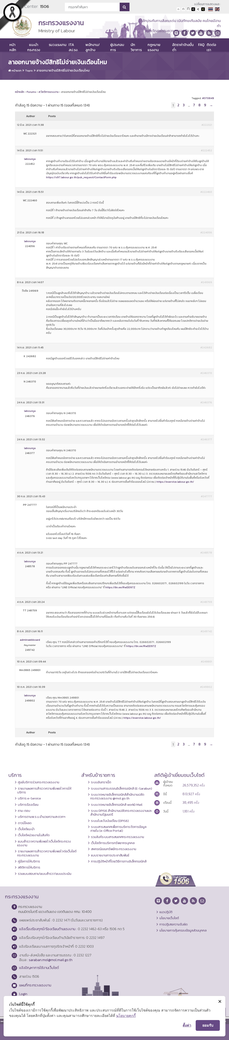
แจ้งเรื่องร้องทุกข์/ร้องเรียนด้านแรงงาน (47, 928)
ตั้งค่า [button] (187, 1025)
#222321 (206, 125)
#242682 (206, 347)
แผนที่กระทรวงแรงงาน (35, 985)
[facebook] (184, 33)
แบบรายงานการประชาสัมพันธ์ (110, 855)
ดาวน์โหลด (25, 823)
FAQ (201, 44)
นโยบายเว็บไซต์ (169, 918)
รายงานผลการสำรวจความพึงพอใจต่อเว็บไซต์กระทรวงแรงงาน (46, 853)
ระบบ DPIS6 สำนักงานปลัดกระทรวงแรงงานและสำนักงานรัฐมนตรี (121, 812)
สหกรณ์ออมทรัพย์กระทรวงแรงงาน (113, 849)
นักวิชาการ (136, 47)
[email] (217, 33)
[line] (176, 33)
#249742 (206, 631)
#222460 (206, 192)
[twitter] (193, 33)
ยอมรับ (207, 1025)
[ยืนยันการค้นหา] (124, 7)
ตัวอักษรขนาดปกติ (178, 9)
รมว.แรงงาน (57, 44)
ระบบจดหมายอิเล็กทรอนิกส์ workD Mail (116, 804)
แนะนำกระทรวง (33, 47)
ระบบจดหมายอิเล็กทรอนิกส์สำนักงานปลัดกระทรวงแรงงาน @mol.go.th (117, 796)
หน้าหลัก (12, 47)
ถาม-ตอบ (24, 810)
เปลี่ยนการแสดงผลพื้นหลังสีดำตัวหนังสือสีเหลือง (203, 9)
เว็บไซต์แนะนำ (26, 829)
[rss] (209, 33)
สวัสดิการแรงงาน (48, 92)
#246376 (206, 402)
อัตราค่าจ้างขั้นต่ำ (183, 47)
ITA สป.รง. (73, 47)
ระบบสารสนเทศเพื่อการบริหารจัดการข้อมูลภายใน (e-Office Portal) (118, 828)
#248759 (206, 602)
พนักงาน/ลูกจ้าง (92, 47)
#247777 (206, 496)
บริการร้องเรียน (28, 804)
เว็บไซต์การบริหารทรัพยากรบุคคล (113, 842)
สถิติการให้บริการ (29, 867)
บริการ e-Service (29, 798)
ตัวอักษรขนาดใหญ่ (188, 9)
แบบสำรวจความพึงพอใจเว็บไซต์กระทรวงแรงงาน (44, 843)
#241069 (206, 282)
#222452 (206, 150)
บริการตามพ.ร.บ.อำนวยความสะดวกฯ (41, 816)
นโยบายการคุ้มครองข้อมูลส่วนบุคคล (183, 930)
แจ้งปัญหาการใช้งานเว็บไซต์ (39, 967)
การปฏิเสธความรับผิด (173, 924)
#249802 (206, 687)
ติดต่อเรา (211, 47)
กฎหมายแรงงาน (154, 47)
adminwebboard (30, 640)
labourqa (30, 159)
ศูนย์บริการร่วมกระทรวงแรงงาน (38, 782)
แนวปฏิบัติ (165, 912)
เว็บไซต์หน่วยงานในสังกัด (34, 835)
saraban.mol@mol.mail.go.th (50, 959)
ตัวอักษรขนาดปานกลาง (183, 9)
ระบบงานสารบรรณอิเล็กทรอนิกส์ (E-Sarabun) (121, 788)
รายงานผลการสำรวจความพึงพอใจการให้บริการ (44, 790)
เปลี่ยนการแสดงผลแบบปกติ (198, 9)
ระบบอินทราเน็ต (101, 782)
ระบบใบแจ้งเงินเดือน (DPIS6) (110, 820)
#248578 (206, 553)
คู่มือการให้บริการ (29, 861)
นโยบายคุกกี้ (126, 1015)
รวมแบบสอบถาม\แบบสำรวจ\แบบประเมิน (44, 873)
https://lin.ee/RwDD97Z (120, 587)
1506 (44, 6)
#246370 (206, 373)
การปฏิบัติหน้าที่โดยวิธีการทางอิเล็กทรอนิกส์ (118, 861)
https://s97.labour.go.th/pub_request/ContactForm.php (81, 177)
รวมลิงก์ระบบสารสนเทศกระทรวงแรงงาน (117, 836)
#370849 (208, 98)
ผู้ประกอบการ (117, 47)
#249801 (206, 662)
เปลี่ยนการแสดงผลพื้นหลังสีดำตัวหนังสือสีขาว (193, 9)
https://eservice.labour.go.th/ (175, 482)
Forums (31, 92)
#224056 (206, 232)
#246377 (206, 439)
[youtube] (201, 33)
